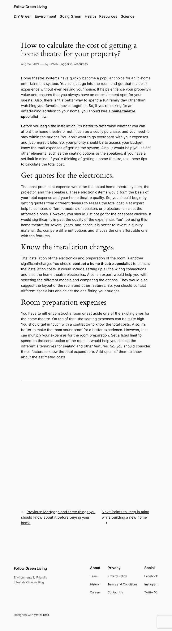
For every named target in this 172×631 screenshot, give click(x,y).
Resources (80, 64)
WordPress (41, 615)
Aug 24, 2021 (30, 64)
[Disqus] (86, 442)
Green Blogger (59, 64)
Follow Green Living (30, 7)
